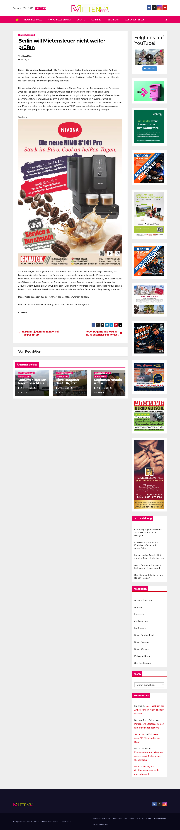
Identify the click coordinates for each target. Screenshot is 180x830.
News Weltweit (141, 649)
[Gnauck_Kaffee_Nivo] (70, 192)
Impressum (117, 818)
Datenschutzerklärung (101, 818)
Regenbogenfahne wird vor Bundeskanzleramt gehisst (102, 333)
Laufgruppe (140, 628)
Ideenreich (113, 20)
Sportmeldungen (142, 663)
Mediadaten (129, 818)
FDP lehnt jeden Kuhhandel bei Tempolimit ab (40, 333)
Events (81, 20)
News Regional (33, 20)
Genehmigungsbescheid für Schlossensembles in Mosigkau (148, 532)
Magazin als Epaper (59, 20)
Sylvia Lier (139, 734)
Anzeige (138, 607)
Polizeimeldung (142, 656)
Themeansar (66, 821)
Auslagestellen (135, 20)
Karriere (96, 20)
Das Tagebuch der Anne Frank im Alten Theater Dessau (149, 710)
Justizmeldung (141, 621)
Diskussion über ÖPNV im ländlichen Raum (147, 738)
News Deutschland (26, 35)
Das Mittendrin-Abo (100, 824)
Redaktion (27, 56)
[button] (166, 19)
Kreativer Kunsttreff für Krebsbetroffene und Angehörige (146, 545)
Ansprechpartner (143, 600)
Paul (136, 766)
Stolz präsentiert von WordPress (26, 821)
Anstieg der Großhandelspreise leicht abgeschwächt (146, 770)
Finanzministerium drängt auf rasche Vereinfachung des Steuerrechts (148, 756)
